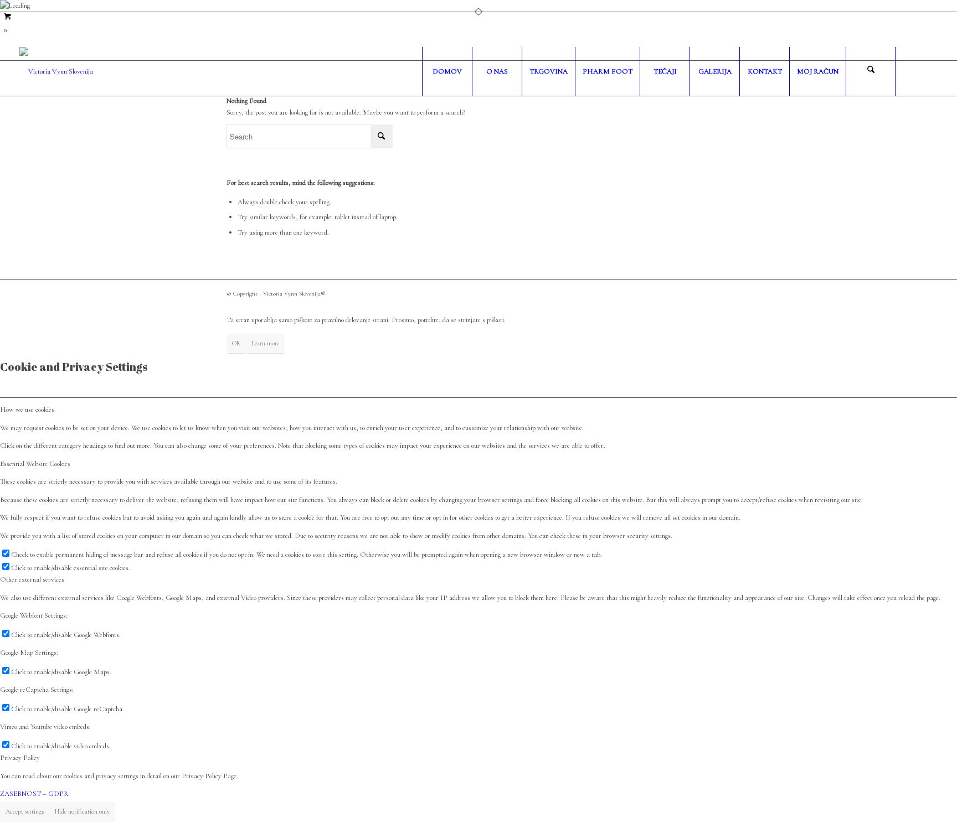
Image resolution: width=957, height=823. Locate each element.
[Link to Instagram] (929, 71)
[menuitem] (447, 71)
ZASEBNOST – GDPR (34, 793)
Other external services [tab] (32, 579)
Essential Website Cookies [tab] (35, 463)
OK (236, 343)
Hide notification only (82, 811)
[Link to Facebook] (912, 71)
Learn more (265, 343)
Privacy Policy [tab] (20, 757)
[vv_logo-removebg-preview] (56, 71)
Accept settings (25, 811)
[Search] (871, 71)
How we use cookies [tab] (27, 409)
